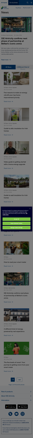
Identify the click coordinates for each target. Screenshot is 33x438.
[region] (16, 219)
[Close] (30, 208)
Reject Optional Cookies (16, 223)
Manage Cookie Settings (17, 227)
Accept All (16, 219)
